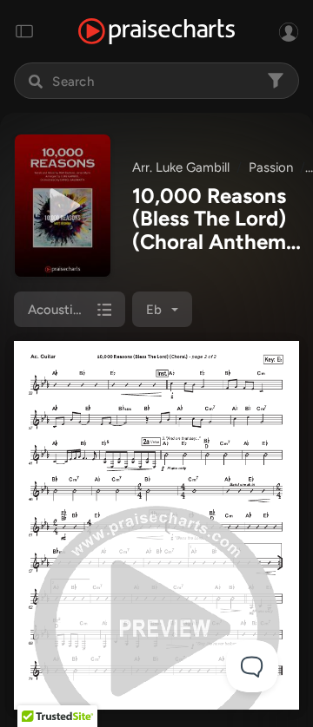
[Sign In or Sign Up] (288, 31)
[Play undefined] (62, 205)
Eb (154, 310)
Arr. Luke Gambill (181, 167)
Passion (271, 167)
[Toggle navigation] (24, 31)
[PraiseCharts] (156, 31)
